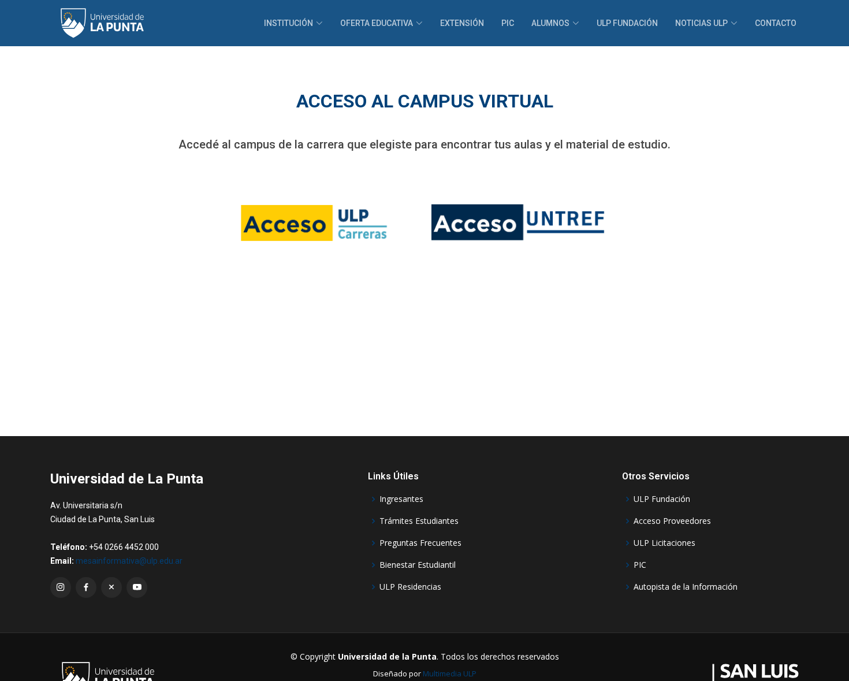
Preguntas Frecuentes (420, 543)
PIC (507, 23)
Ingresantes (401, 499)
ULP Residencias (410, 587)
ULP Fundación (627, 23)
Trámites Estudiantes (419, 521)
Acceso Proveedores (672, 521)
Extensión (462, 23)
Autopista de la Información (686, 587)
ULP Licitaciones (664, 543)
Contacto (775, 23)
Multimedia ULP (449, 673)
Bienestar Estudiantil (417, 565)
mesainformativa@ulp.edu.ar (129, 560)
